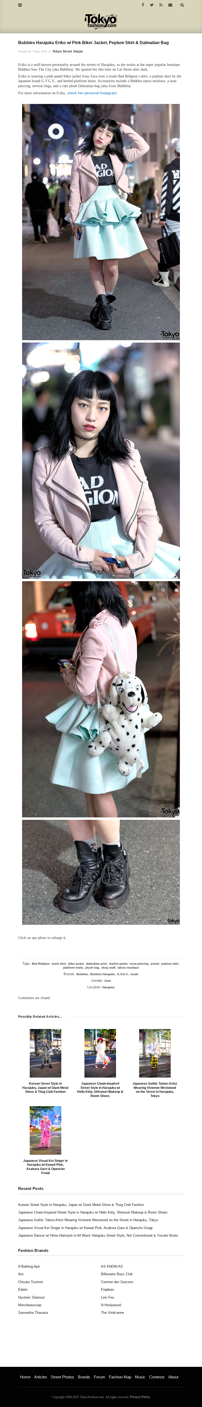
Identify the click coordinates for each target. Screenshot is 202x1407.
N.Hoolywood (111, 1305)
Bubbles (82, 974)
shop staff (108, 967)
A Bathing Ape (29, 1266)
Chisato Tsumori (30, 1282)
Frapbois (107, 1290)
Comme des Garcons (117, 1282)
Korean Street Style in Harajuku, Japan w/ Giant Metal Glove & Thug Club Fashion (45, 1088)
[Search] (182, 5)
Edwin (22, 1290)
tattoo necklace (128, 967)
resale (134, 974)
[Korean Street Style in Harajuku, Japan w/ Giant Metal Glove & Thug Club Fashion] (45, 1053)
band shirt (59, 963)
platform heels (73, 967)
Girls (107, 980)
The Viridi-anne (112, 1313)
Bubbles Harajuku (102, 974)
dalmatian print (96, 963)
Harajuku (108, 987)
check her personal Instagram (92, 93)
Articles (40, 1377)
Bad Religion (41, 963)
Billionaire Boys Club (117, 1274)
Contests (157, 1377)
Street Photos (62, 1377)
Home (25, 1377)
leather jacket (118, 963)
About (173, 1377)
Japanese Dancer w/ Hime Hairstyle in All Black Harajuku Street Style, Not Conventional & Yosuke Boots (98, 1235)
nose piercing (139, 963)
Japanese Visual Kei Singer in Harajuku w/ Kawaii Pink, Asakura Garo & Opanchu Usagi (45, 1167)
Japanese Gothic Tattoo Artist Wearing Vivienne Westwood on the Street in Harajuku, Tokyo (155, 1090)
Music (140, 1377)
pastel (155, 963)
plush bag (92, 967)
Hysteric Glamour (31, 1297)
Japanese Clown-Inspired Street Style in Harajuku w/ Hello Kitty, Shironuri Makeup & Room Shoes (100, 1090)
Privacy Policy (140, 1397)
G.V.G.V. (122, 974)
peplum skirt (170, 963)
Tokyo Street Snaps (67, 51)
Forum (99, 1377)
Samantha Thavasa (33, 1313)
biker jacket (76, 963)
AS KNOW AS (112, 1266)
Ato (20, 1274)
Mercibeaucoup (29, 1305)
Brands (84, 1377)
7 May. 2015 (39, 51)
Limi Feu (107, 1297)
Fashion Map (120, 1377)
